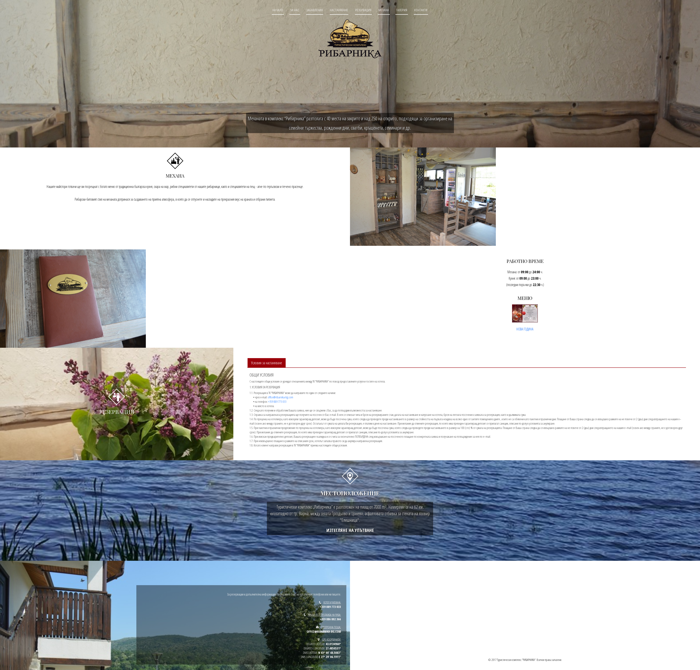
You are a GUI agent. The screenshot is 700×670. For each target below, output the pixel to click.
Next (352, 195)
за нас (294, 9)
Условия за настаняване (266, 362)
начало (278, 9)
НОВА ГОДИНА (524, 329)
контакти (420, 9)
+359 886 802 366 (330, 619)
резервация (363, 9)
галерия (401, 9)
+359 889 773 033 (277, 401)
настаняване (339, 9)
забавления (314, 9)
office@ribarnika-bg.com (280, 397)
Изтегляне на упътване (350, 530)
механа (384, 9)
